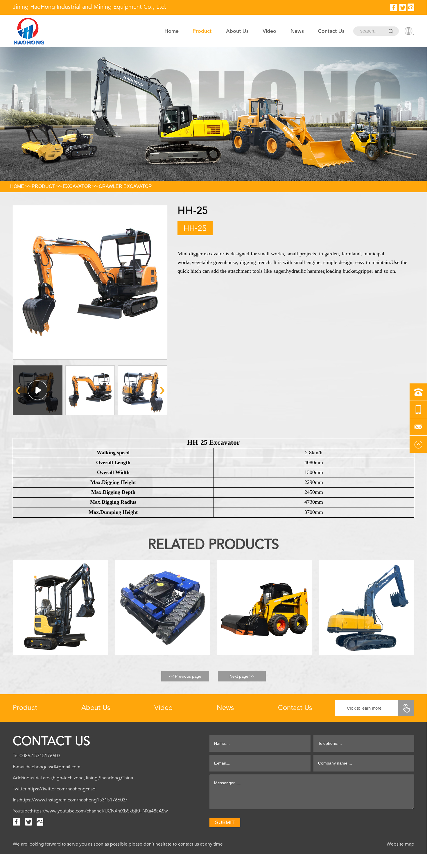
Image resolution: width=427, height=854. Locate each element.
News (297, 31)
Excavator (77, 186)
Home (171, 31)
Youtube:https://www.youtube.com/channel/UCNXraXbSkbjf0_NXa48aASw (90, 811)
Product (202, 31)
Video (269, 31)
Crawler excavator (125, 186)
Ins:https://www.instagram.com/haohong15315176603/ (70, 800)
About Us (237, 31)
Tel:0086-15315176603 (36, 756)
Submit (225, 822)
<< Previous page (185, 676)
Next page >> (241, 676)
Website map (400, 844)
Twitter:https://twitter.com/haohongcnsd (54, 789)
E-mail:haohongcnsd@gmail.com (46, 767)
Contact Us (331, 31)
